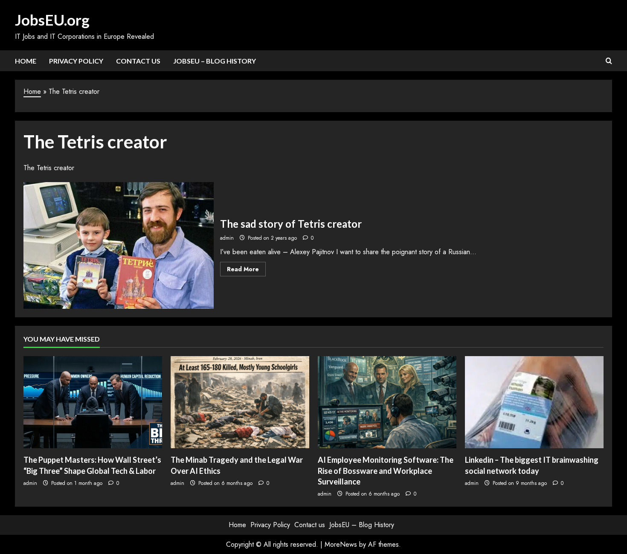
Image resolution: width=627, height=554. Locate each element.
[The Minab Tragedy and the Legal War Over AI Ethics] (240, 402)
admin (227, 238)
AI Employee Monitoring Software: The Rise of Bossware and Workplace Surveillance (385, 470)
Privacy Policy (76, 61)
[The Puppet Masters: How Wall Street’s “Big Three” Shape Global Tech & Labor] (92, 402)
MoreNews (341, 544)
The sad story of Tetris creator (118, 245)
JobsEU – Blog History (214, 61)
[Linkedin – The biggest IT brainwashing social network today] (534, 402)
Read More (246, 270)
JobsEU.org (52, 20)
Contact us (138, 61)
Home (25, 61)
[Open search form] (609, 61)
